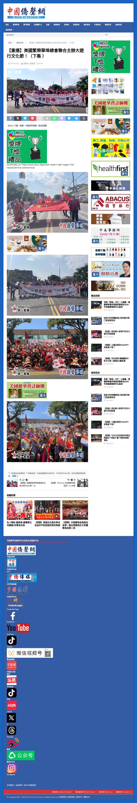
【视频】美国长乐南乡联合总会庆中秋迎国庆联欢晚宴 (47, 524)
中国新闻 (97, 25)
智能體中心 (38, 25)
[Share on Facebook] (10, 118)
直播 (47, 25)
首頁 (7, 25)
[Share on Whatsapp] (54, 118)
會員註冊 (118, 25)
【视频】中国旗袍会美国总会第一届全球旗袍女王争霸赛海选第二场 (75, 525)
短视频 (66, 25)
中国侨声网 (11, 557)
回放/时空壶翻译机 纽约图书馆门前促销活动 (117, 319)
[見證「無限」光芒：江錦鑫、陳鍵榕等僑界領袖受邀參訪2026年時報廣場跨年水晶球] (96, 305)
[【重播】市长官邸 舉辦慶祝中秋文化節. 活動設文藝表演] (96, 361)
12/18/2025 (109, 310)
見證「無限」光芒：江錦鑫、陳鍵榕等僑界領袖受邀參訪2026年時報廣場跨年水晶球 (117, 304)
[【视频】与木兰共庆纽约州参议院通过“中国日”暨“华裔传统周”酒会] (96, 438)
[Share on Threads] (83, 118)
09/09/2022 (109, 364)
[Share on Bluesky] (76, 118)
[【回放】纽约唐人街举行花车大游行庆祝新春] (96, 334)
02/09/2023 (109, 350)
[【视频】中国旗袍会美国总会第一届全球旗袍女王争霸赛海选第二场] (75, 510)
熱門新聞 (26, 25)
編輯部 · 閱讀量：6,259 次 (33, 63)
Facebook (10, 622)
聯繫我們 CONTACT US (124, 792)
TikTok (9, 647)
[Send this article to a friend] (39, 118)
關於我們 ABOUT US (105, 792)
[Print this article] (47, 118)
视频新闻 (57, 25)
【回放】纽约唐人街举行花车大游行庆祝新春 (117, 332)
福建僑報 (19, 785)
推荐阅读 (95, 372)
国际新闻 (87, 25)
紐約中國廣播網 (30, 785)
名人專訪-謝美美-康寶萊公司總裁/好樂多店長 (19, 524)
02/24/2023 (109, 323)
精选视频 (95, 295)
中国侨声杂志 (11, 597)
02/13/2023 (109, 337)
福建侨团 (108, 25)
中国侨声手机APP (11, 570)
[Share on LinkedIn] (25, 118)
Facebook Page (13, 609)
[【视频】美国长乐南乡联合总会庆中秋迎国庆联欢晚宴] (47, 510)
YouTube (10, 634)
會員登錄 (9, 30)
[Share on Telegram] (69, 118)
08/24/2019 (109, 443)
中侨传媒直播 (11, 584)
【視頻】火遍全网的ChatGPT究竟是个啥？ (116, 346)
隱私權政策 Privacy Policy (85, 792)
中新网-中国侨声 (11, 673)
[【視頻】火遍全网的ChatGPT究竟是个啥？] (96, 348)
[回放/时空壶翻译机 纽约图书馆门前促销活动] (96, 321)
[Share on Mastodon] (62, 118)
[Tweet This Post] (17, 118)
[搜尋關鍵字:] (116, 34)
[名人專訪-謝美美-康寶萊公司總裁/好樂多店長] (20, 510)
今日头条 (10, 687)
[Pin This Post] (32, 118)
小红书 (9, 712)
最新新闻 (16, 25)
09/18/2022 (15, 63)
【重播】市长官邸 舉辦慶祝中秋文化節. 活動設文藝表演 (116, 359)
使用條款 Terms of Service (62, 792)
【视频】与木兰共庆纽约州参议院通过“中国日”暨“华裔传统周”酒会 (117, 437)
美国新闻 (76, 25)
